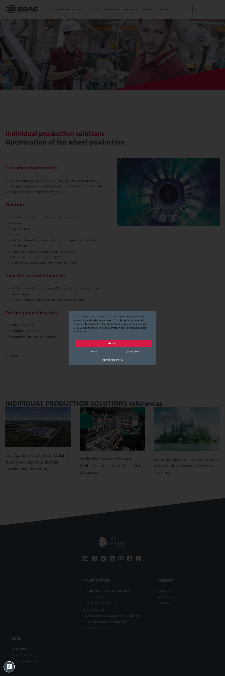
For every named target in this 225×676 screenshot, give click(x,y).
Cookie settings (133, 351)
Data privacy (116, 359)
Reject (94, 351)
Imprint (105, 359)
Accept (113, 343)
